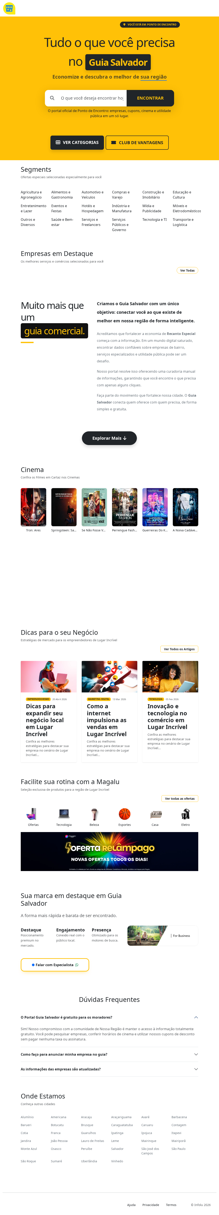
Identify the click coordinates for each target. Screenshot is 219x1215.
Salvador (117, 1149)
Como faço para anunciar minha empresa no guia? (64, 1054)
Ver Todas (187, 270)
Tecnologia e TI (154, 219)
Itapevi (176, 1133)
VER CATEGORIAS (80, 142)
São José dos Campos (150, 1151)
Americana (58, 1117)
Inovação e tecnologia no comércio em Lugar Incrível (167, 716)
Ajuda (131, 1205)
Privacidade (150, 1205)
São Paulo (178, 1149)
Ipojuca (146, 1133)
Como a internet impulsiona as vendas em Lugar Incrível (107, 720)
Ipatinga (117, 1133)
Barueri (26, 1125)
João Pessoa (59, 1141)
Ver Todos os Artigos (179, 649)
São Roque (28, 1161)
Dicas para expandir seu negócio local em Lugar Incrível (45, 720)
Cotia (24, 1133)
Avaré (145, 1117)
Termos (171, 1205)
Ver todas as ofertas (180, 799)
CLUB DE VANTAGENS (140, 142)
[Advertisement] (109, 583)
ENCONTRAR (150, 98)
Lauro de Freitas (92, 1141)
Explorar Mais (106, 438)
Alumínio (27, 1117)
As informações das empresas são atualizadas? (61, 1069)
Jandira (26, 1141)
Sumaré (56, 1161)
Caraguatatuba (122, 1125)
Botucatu (57, 1125)
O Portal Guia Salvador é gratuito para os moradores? (66, 1017)
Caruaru (147, 1125)
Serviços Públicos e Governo (120, 224)
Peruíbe (86, 1149)
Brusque (87, 1125)
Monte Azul (29, 1149)
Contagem (179, 1125)
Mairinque (148, 1141)
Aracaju (86, 1117)
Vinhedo (117, 1161)
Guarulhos (88, 1133)
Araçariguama (121, 1117)
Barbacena (179, 1117)
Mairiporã (179, 1141)
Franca (56, 1133)
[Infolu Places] (9, 8)
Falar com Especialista (53, 964)
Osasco (56, 1149)
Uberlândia (89, 1161)
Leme (115, 1141)
